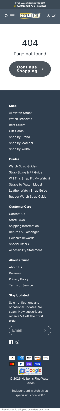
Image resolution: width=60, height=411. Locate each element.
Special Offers (19, 244)
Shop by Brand (19, 137)
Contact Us (17, 214)
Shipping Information (24, 226)
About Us (15, 267)
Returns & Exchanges (24, 232)
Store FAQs (17, 220)
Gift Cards (16, 131)
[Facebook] (11, 342)
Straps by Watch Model (25, 184)
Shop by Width (19, 149)
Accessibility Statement (25, 250)
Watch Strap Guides (23, 166)
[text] (30, 409)
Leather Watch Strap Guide (28, 190)
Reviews (15, 273)
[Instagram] (17, 342)
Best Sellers (17, 125)
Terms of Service (21, 285)
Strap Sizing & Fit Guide (25, 172)
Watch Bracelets (20, 119)
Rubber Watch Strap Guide (27, 196)
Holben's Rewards (21, 238)
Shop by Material (21, 143)
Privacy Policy (18, 279)
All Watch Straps (20, 113)
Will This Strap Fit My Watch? (29, 178)
